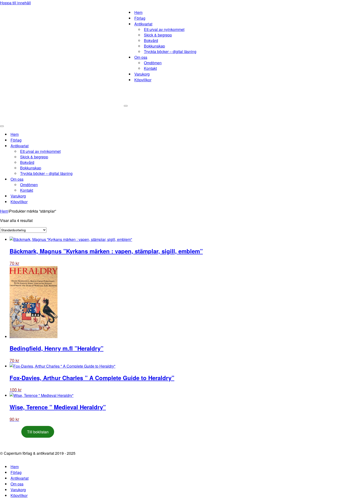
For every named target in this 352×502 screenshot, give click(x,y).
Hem (138, 12)
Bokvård (151, 40)
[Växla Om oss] (83, 179)
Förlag (139, 18)
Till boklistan (38, 432)
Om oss (17, 484)
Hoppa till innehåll (15, 3)
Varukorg (142, 74)
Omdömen (153, 63)
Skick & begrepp (158, 35)
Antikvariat (19, 478)
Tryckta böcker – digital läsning (170, 51)
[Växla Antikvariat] (83, 145)
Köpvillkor (142, 80)
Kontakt (150, 68)
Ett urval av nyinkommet (164, 29)
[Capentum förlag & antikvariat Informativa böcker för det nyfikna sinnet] (62, 61)
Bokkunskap (154, 46)
